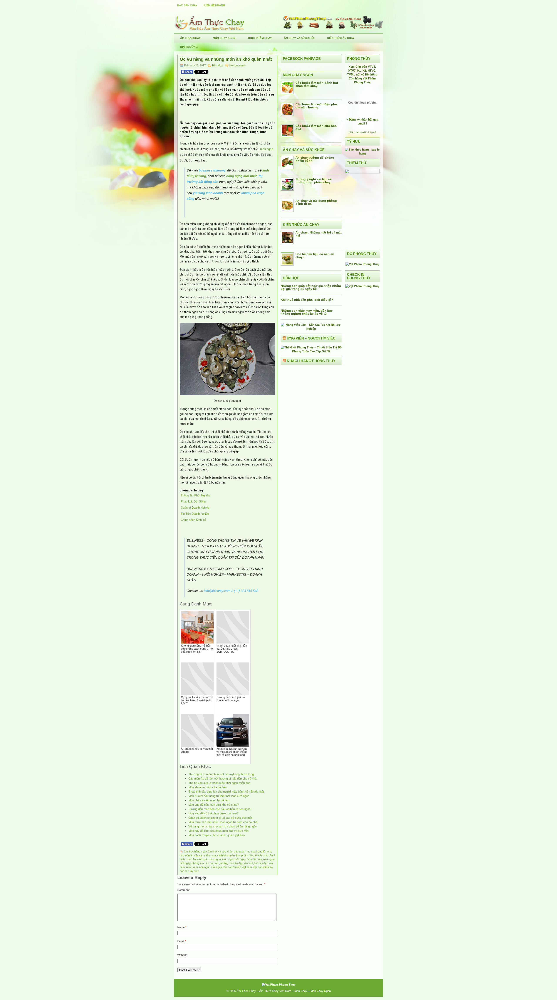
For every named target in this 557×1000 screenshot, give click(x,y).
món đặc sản (254, 859)
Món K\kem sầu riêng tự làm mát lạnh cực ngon (218, 796)
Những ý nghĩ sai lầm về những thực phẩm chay (313, 180)
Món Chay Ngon (224, 38)
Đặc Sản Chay (187, 5)
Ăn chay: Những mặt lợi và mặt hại (318, 234)
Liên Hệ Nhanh (214, 5)
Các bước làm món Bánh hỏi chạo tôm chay (316, 84)
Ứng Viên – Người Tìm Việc (311, 338)
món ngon (266, 149)
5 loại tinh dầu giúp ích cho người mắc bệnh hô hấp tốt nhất (226, 791)
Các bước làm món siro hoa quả (316, 127)
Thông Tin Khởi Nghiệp (195, 495)
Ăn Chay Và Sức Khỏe (299, 38)
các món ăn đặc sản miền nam (198, 855)
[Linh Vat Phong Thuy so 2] (362, 172)
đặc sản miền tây (263, 867)
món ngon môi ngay (233, 859)
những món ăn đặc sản (205, 863)
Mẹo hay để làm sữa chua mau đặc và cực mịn (218, 830)
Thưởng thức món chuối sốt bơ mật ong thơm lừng (221, 774)
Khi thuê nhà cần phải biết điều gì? (307, 299)
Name (181, 927)
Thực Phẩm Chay (260, 38)
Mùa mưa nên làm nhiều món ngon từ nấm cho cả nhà (222, 822)
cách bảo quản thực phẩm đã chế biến (240, 855)
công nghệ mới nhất (241, 176)
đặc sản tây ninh (189, 871)
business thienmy (212, 170)
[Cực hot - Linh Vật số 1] (362, 153)
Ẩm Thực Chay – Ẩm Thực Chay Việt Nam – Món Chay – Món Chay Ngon (284, 991)
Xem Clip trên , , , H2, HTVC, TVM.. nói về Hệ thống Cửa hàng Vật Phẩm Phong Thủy (362, 74)
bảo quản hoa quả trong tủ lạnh (252, 851)
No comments (237, 65)
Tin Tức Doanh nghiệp (195, 513)
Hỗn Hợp (217, 65)
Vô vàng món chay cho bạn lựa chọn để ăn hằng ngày (222, 826)
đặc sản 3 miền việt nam (237, 867)
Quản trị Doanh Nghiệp (195, 507)
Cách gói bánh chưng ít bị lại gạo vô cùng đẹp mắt (220, 817)
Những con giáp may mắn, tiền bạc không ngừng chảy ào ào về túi (307, 312)
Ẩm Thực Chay (190, 38)
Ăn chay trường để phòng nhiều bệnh (314, 159)
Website (182, 955)
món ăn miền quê (197, 859)
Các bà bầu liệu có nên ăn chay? (314, 255)
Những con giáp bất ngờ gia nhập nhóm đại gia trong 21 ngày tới (311, 287)
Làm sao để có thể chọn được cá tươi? (213, 813)
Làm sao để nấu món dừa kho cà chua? (213, 804)
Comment (183, 890)
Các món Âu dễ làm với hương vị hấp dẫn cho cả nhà (222, 778)
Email (181, 941)
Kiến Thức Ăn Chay (340, 38)
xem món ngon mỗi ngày (207, 867)
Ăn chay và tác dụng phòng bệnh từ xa (316, 202)
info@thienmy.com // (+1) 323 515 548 (231, 591)
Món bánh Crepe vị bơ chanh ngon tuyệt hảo (216, 835)
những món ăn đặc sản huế (236, 863)
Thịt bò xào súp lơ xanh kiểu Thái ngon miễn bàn (219, 783)
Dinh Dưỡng (189, 47)
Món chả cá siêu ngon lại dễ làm (208, 800)
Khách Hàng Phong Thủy (311, 361)
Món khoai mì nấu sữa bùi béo (207, 787)
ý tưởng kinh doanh (208, 193)
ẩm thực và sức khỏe (220, 851)
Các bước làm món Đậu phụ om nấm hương (316, 106)
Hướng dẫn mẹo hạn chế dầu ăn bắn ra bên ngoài (219, 809)
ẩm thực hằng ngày (195, 851)
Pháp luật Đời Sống (193, 501)
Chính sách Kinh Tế (193, 519)
